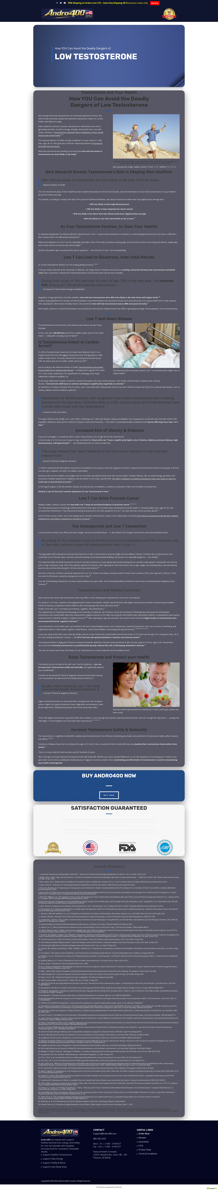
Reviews (142, 1137)
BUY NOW (109, 795)
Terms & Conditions (148, 1153)
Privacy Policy (145, 1149)
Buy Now (154, 3)
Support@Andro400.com (104, 1133)
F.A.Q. (141, 1145)
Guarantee (144, 1141)
